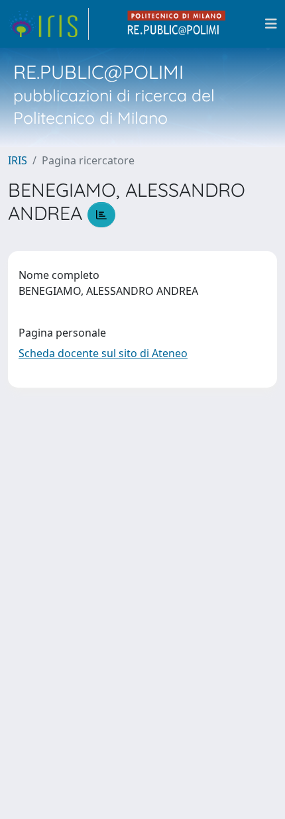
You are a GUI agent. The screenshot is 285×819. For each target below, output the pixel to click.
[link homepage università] (177, 24)
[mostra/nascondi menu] (271, 23)
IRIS (17, 160)
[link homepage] (48, 24)
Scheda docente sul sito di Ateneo (103, 353)
